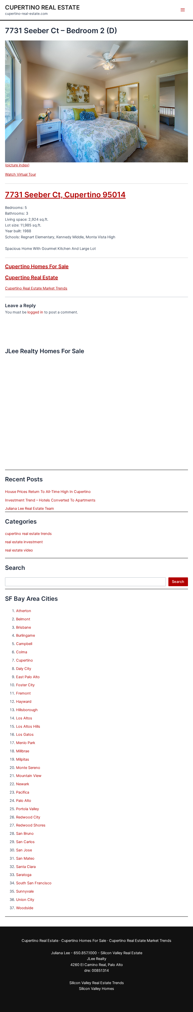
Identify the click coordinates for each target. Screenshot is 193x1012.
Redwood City (28, 817)
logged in (35, 312)
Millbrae (22, 751)
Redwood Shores (30, 825)
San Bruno (25, 833)
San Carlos (25, 842)
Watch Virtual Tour (20, 174)
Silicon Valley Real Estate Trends (96, 983)
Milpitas (22, 759)
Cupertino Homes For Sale (37, 266)
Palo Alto (23, 800)
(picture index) (17, 165)
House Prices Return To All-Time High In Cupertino (48, 491)
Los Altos (24, 718)
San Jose (24, 850)
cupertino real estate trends (28, 533)
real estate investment (24, 542)
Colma (21, 652)
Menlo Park (25, 743)
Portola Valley (27, 809)
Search (178, 581)
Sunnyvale (25, 891)
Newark (22, 784)
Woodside (24, 908)
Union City (25, 899)
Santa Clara (26, 866)
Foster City (25, 685)
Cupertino (24, 660)
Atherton (23, 611)
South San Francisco (34, 883)
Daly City (23, 668)
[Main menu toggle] (182, 10)
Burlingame (25, 635)
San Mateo (25, 858)
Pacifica (22, 792)
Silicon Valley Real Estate (121, 953)
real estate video (19, 550)
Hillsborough (27, 710)
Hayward (23, 701)
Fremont (23, 693)
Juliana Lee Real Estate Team (29, 508)
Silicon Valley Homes (96, 988)
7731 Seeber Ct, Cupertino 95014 (65, 194)
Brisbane (23, 627)
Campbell (24, 643)
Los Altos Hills (28, 726)
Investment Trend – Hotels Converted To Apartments (50, 500)
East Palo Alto (28, 677)
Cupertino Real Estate (42, 7)
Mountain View (28, 775)
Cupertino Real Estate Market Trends (36, 288)
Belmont (23, 619)
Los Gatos (25, 734)
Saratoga (23, 874)
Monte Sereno (28, 767)
